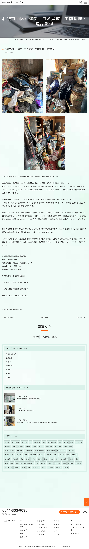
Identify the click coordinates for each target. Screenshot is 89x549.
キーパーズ (79, 442)
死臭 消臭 (19, 450)
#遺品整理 (45, 337)
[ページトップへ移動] (85, 512)
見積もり (50, 463)
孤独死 (55, 455)
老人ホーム (37, 442)
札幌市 (25, 455)
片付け (10, 309)
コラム (8, 377)
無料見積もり (9, 455)
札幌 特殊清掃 (9, 450)
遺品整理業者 (52, 442)
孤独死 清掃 (68, 446)
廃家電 (34, 446)
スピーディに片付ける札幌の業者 (15, 283)
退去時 (46, 459)
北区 (14, 446)
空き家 (20, 309)
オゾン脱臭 (58, 446)
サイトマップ (76, 533)
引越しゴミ (71, 450)
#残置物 (36, 337)
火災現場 (48, 455)
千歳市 (43, 463)
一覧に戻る (44, 317)
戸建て (44, 467)
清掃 (28, 467)
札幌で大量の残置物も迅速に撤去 (15, 289)
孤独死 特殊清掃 (39, 450)
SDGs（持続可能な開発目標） (24, 463)
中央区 (41, 455)
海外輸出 (17, 467)
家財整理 (20, 446)
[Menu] (85, 2)
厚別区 (62, 455)
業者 (22, 459)
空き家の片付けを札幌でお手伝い (15, 296)
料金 (71, 442)
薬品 (60, 442)
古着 (37, 463)
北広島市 (58, 467)
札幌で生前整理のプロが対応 (13, 276)
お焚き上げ (10, 365)
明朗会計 (18, 455)
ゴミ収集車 (64, 459)
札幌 (64, 463)
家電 (67, 455)
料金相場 (15, 459)
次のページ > (80, 317)
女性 (27, 459)
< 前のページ (8, 317)
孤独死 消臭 (28, 450)
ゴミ (77, 459)
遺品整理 (70, 463)
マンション (36, 467)
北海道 (66, 442)
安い (57, 459)
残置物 (15, 309)
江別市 (66, 467)
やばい (33, 459)
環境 (11, 463)
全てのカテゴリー (12, 354)
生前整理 (5, 309)
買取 (23, 467)
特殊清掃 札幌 (51, 450)
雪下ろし (24, 442)
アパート (50, 467)
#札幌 (54, 337)
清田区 (28, 446)
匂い (52, 459)
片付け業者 (49, 446)
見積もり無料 (16, 442)
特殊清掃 (7, 446)
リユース (78, 463)
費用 (71, 459)
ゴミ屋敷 (7, 459)
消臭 (44, 442)
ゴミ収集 (57, 463)
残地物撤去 (33, 455)
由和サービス (61, 450)
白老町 (41, 446)
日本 (6, 463)
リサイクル (8, 467)
